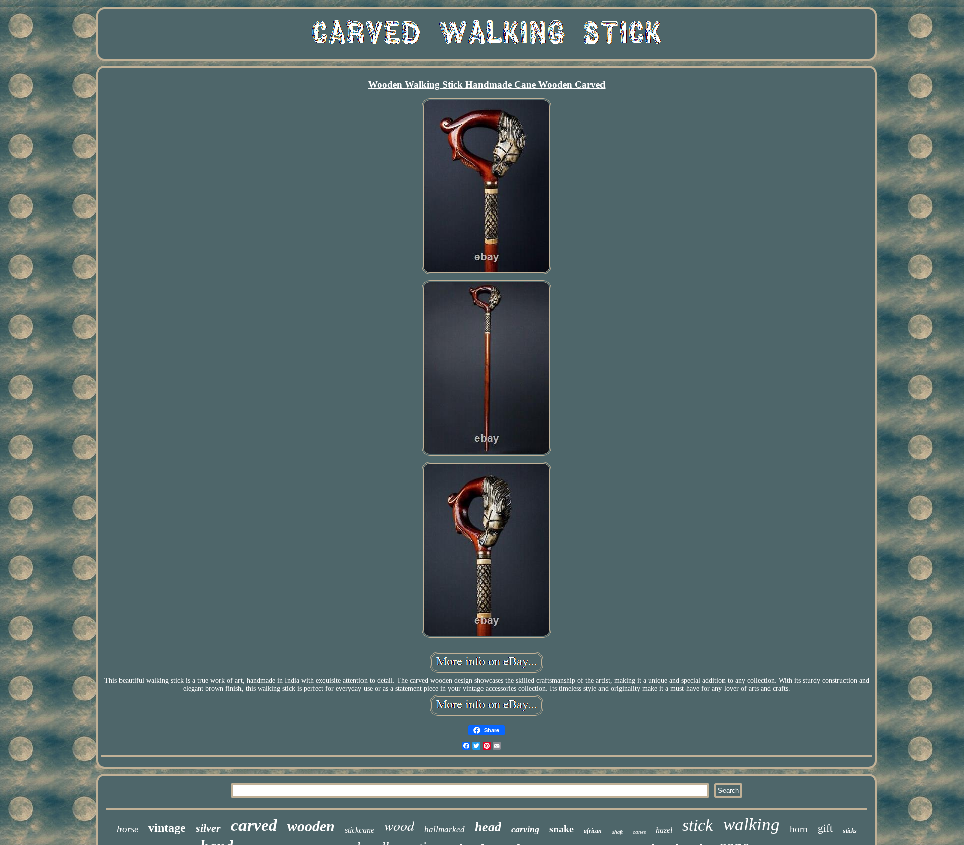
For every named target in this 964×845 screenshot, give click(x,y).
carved (254, 825)
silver (208, 828)
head (488, 827)
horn (799, 829)
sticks (850, 830)
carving (525, 829)
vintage (167, 827)
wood (399, 825)
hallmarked (444, 829)
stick (697, 825)
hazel (664, 830)
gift (825, 828)
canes (639, 832)
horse (127, 829)
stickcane (359, 830)
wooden (311, 826)
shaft (617, 832)
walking (751, 824)
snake (561, 828)
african (593, 830)
